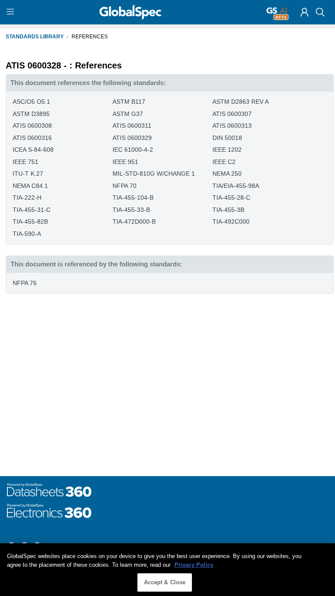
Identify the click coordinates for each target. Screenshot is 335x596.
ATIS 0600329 (132, 137)
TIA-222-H (27, 197)
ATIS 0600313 (232, 125)
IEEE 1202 (227, 149)
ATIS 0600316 (32, 137)
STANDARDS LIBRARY (35, 37)
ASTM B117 (129, 101)
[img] (304, 12)
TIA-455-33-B (131, 209)
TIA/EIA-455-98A (235, 185)
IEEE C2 (224, 161)
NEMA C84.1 (30, 185)
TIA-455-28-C (231, 197)
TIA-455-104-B (133, 197)
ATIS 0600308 (32, 125)
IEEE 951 (125, 161)
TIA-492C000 (231, 221)
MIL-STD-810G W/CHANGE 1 (154, 173)
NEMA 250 (227, 173)
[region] (167, 569)
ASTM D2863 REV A (240, 101)
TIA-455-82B (30, 221)
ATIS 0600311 (132, 125)
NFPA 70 (125, 185)
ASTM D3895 (31, 113)
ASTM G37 (128, 113)
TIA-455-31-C (32, 209)
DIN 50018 (227, 137)
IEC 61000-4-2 (133, 149)
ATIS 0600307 (232, 113)
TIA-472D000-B (134, 221)
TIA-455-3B (228, 209)
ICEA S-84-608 (33, 149)
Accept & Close (165, 582)
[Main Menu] (11, 12)
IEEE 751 (25, 161)
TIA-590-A (27, 233)
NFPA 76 (25, 282)
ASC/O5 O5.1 (31, 101)
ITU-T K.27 (28, 173)
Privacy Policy (193, 565)
